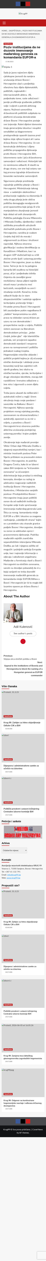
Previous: (20, 657)
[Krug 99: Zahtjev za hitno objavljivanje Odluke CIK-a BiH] (23, 705)
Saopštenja (8, 44)
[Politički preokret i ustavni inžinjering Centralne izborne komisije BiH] (23, 791)
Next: (23, 669)
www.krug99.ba (13, 878)
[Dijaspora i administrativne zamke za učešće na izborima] (23, 748)
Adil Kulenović (23, 626)
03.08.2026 (8, 728)
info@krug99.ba (14, 875)
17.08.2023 (9, 61)
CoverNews (37, 1130)
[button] (4, 22)
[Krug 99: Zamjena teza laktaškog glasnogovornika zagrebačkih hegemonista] (23, 1038)
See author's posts (23, 633)
